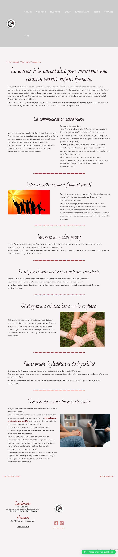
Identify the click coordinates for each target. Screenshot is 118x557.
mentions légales (59, 528)
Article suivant (107, 476)
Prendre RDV (23, 527)
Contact (108, 11)
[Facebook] (56, 523)
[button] (99, 552)
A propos (41, 11)
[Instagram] (62, 523)
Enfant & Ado (82, 11)
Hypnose (55, 11)
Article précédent (12, 476)
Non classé (14, 62)
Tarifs (97, 11)
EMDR (67, 11)
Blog (26, 35)
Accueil (28, 11)
